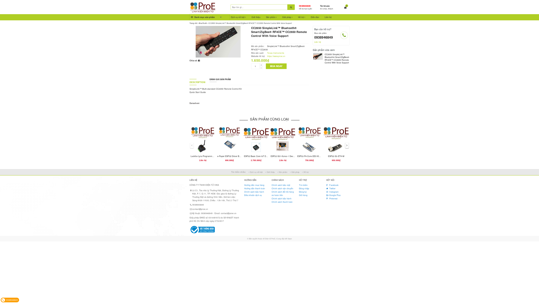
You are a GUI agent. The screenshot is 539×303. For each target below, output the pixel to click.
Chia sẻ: (193, 60)
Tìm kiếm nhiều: (238, 172)
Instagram (334, 191)
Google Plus (335, 195)
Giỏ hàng (303, 195)
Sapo (290, 238)
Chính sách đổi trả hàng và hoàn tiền (283, 193)
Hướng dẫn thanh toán (254, 188)
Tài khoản (325, 5)
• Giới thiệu (270, 172)
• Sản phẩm (282, 172)
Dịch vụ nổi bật (238, 17)
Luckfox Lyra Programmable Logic (206, 156)
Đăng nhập (304, 188)
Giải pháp (287, 17)
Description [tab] (197, 82)
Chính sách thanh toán (282, 201)
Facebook (333, 185)
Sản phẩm (271, 17)
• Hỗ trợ (305, 172)
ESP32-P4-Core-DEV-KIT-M (309, 156)
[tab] (197, 77)
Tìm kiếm (303, 185)
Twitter (332, 188)
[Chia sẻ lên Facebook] (199, 60)
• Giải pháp (294, 172)
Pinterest (333, 198)
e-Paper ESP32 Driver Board (230, 156)
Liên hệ (328, 17)
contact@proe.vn (200, 209)
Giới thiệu (256, 17)
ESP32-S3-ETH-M (336, 156)
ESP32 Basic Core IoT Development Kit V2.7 (264, 156)
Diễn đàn (315, 17)
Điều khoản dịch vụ (253, 195)
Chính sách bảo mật (281, 185)
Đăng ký (303, 191)
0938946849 (305, 5)
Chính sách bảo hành (254, 191)
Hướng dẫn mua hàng (254, 185)
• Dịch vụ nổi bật (256, 172)
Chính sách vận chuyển (282, 188)
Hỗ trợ (301, 17)
